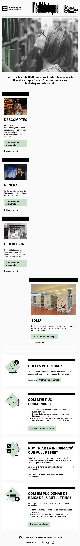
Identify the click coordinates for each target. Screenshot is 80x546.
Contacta (58, 537)
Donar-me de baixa (39, 524)
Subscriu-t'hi (12, 151)
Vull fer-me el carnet (49, 380)
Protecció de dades (44, 537)
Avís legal (30, 537)
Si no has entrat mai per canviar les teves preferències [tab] (45, 468)
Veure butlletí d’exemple (12, 143)
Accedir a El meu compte (42, 428)
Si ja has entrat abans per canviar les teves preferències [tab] (45, 475)
